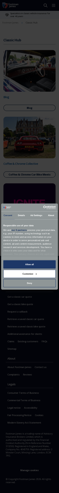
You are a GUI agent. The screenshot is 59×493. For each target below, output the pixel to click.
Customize (27, 273)
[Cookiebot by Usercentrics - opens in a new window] (43, 207)
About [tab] (51, 215)
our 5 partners (19, 230)
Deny (29, 283)
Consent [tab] (8, 215)
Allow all (29, 264)
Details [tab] (21, 215)
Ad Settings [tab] (36, 215)
